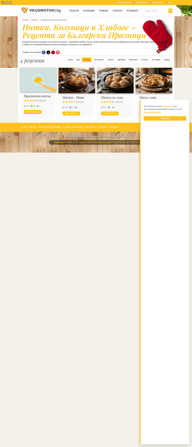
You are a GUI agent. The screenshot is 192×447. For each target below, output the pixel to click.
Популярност (99, 60)
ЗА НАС (24, 127)
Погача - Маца (73, 97)
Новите (70, 60)
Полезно (117, 10)
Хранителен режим (124, 2)
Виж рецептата (33, 112)
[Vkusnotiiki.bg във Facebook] (3, 2)
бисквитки (167, 106)
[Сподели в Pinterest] (53, 52)
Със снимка (156, 60)
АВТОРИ (33, 127)
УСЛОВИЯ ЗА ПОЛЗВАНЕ (73, 127)
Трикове (103, 10)
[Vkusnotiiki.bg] (10, 2)
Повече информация (152, 112)
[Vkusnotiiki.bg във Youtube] (6, 2)
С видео (167, 60)
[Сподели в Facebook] (44, 52)
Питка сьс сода (112, 97)
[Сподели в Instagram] (58, 52)
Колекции (89, 10)
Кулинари (132, 10)
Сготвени (144, 60)
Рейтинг (111, 60)
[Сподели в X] (48, 52)
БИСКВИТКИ (90, 127)
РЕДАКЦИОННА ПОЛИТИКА (50, 127)
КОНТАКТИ (102, 127)
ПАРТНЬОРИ (113, 127)
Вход (169, 2)
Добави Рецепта (141, 2)
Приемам (165, 118)
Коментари (133, 60)
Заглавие (86, 60)
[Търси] (170, 11)
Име (78, 60)
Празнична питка (37, 96)
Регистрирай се (157, 2)
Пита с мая (148, 97)
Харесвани (121, 60)
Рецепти (74, 10)
